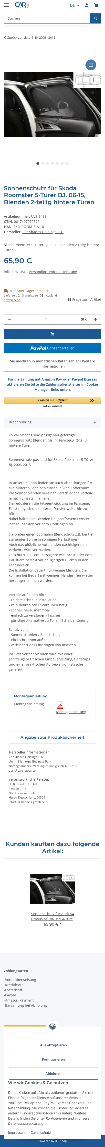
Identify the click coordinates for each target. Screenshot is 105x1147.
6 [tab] (62, 163)
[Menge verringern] (9, 319)
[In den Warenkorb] (8, 53)
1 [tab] (37, 163)
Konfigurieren (53, 1059)
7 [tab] (67, 163)
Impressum (17, 1132)
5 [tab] (57, 163)
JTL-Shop (61, 1141)
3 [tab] (47, 163)
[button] (86, 5)
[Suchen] (95, 18)
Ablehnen (53, 1073)
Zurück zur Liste (18, 37)
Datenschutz (41, 1132)
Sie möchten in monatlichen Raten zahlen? (52, 364)
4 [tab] (52, 163)
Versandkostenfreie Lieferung (53, 271)
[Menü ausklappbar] (6, 3)
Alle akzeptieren (53, 1045)
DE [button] (72, 5)
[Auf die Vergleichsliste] (90, 65)
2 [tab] (42, 163)
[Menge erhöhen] (95, 319)
